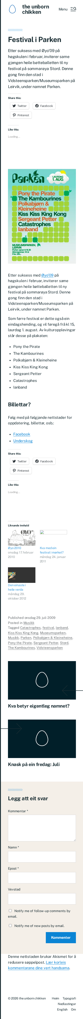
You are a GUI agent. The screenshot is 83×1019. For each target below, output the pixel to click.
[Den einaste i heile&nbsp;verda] (21, 575)
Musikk (28, 623)
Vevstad (14, 889)
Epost (13, 868)
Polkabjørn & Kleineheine (52, 638)
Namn (13, 847)
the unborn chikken (35, 9)
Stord (64, 643)
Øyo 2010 (14, 548)
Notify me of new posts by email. (39, 926)
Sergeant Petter (45, 643)
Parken (26, 638)
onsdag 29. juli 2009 (40, 618)
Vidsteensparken (50, 648)
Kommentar (18, 811)
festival (48, 628)
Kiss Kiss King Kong (23, 633)
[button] (67, 9)
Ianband (62, 628)
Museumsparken (53, 633)
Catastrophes (30, 628)
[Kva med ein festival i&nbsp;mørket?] (53, 538)
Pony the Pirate (20, 643)
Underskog (23, 441)
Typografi (69, 998)
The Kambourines (21, 648)
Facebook (21, 434)
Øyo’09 (47, 275)
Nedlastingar (67, 1004)
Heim (55, 998)
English (62, 1009)
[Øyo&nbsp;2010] (21, 538)
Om (73, 1009)
